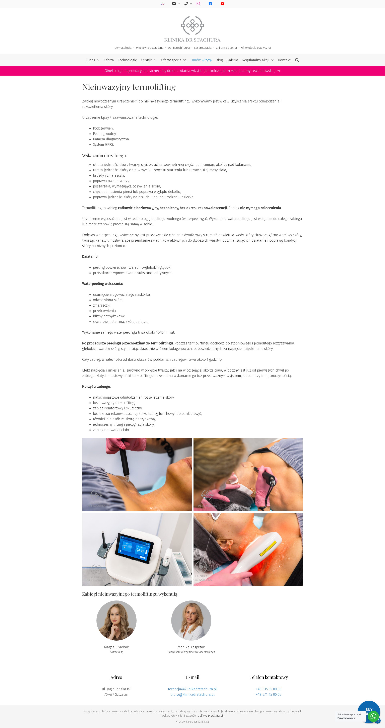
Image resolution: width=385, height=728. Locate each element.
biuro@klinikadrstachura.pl (192, 694)
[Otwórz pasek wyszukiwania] (297, 60)
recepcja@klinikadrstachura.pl (192, 689)
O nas (90, 60)
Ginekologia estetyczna (256, 48)
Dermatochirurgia (179, 48)
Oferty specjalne (174, 60)
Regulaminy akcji (255, 60)
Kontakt (284, 60)
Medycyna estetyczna (149, 48)
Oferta (109, 60)
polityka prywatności (210, 715)
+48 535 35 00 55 (268, 689)
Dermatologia (123, 48)
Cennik (146, 60)
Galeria (232, 60)
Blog (219, 60)
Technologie (127, 60)
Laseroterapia (203, 48)
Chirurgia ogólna (226, 48)
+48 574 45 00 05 (268, 694)
